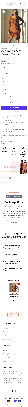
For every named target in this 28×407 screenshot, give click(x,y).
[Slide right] (17, 45)
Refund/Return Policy (9, 354)
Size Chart (4, 73)
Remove (19, 284)
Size (2, 78)
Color (2, 86)
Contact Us (6, 332)
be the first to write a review (14, 196)
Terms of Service (8, 361)
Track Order (6, 339)
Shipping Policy (7, 350)
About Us (5, 328)
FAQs (4, 335)
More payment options (14, 111)
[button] (3, 4)
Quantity (3, 93)
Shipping (3, 63)
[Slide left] (10, 45)
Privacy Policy (7, 357)
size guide (13, 135)
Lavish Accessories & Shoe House (16, 404)
